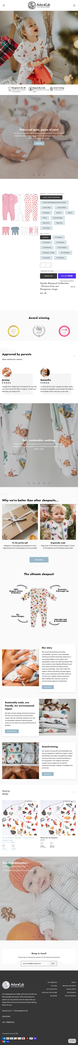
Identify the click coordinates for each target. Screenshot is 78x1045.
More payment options (67, 281)
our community (52, 989)
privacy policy (71, 989)
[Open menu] (4, 5)
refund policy (71, 992)
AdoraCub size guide (47, 271)
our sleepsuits (52, 982)
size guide (53, 996)
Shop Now (39, 560)
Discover (39, 143)
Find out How (11, 731)
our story (54, 986)
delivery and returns (69, 986)
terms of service (70, 996)
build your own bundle (49, 992)
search (73, 982)
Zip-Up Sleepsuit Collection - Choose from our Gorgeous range (54, 286)
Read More (48, 687)
